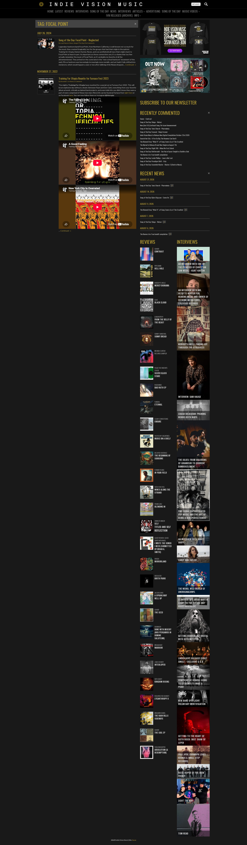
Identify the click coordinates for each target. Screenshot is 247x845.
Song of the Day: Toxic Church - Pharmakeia (154, 128)
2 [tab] (145, 91)
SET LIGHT (196, 4)
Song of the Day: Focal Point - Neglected (79, 40)
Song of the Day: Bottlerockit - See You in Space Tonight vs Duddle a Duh (164, 151)
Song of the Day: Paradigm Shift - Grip (153, 161)
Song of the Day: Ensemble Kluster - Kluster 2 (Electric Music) (161, 164)
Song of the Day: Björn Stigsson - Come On (154, 197)
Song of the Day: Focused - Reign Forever (154, 132)
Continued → (130, 65)
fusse (134, 840)
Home (50, 11)
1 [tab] (142, 91)
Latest (59, 11)
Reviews (69, 11)
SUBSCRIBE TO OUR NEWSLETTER (168, 102)
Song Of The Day (99, 11)
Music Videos (190, 11)
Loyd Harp (64, 43)
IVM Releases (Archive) (119, 15)
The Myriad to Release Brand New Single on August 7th (158, 145)
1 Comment (78, 81)
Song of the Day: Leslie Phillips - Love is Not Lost (156, 158)
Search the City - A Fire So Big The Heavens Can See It (158, 138)
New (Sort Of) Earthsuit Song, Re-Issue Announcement (158, 125)
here (71, 95)
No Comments (90, 43)
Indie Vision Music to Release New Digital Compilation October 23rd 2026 (164, 135)
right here (129, 93)
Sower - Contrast (146, 118)
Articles (138, 11)
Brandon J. (64, 81)
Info (137, 15)
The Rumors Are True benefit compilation (153, 154)
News (113, 11)
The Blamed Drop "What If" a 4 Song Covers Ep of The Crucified (161, 141)
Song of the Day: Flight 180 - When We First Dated (157, 148)
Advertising (153, 11)
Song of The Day (171, 11)
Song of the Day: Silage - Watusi (151, 122)
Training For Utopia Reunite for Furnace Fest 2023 (83, 78)
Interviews (82, 11)
